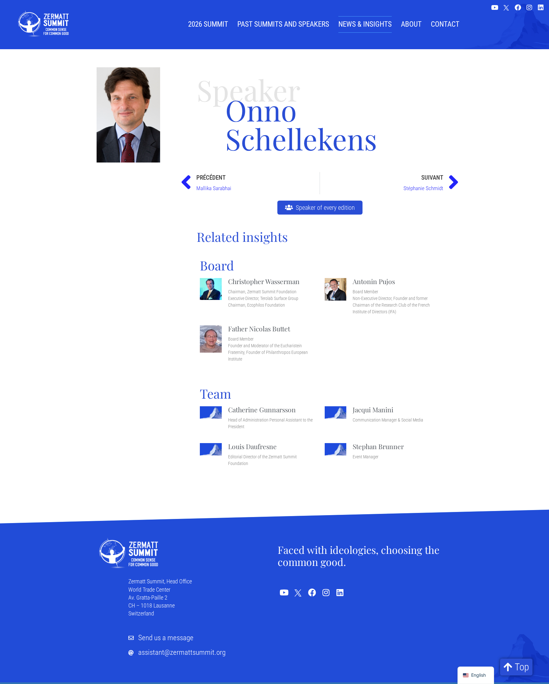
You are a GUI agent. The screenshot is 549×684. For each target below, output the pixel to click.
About (411, 24)
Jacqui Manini (373, 409)
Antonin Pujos (374, 281)
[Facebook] (518, 8)
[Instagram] (529, 8)
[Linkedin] (541, 8)
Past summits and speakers (283, 24)
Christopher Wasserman (264, 281)
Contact (445, 24)
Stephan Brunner (378, 446)
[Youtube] (495, 8)
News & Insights (365, 24)
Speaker (249, 89)
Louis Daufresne (252, 446)
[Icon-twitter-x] (506, 8)
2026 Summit (208, 24)
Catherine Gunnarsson (262, 409)
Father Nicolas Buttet (259, 328)
